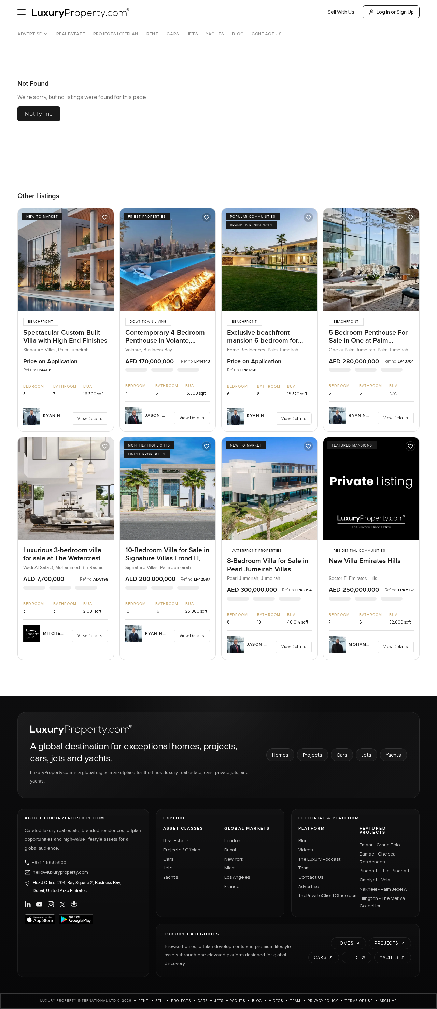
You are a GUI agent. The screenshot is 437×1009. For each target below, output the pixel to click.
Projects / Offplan (181, 850)
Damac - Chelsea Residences (378, 858)
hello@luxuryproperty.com (60, 872)
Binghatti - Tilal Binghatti (385, 870)
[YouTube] (39, 904)
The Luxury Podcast (319, 859)
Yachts (215, 34)
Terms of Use (358, 1001)
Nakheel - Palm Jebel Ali (384, 889)
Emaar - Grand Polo (380, 845)
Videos (305, 850)
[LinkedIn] (28, 904)
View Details (89, 418)
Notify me (39, 113)
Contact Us (266, 34)
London (232, 840)
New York (233, 859)
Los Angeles (237, 877)
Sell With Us (341, 12)
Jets (192, 34)
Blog (237, 34)
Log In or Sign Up (395, 12)
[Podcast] (74, 904)
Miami (230, 868)
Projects (312, 754)
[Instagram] (51, 904)
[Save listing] (105, 217)
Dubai (230, 850)
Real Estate (70, 34)
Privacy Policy (323, 1001)
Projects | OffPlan (115, 34)
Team (304, 868)
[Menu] (21, 12)
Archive (388, 1001)
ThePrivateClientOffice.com (324, 895)
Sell (160, 1001)
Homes (280, 754)
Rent (152, 34)
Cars (173, 34)
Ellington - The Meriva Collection (382, 902)
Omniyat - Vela (375, 880)
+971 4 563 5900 (49, 862)
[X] (62, 904)
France (231, 886)
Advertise (29, 34)
